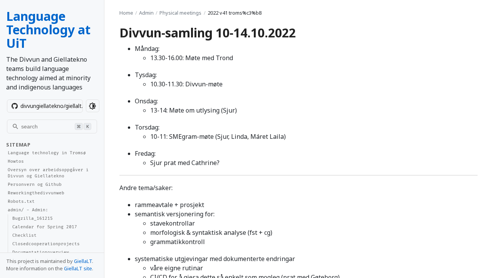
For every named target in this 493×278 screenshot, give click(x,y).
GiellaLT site (78, 268)
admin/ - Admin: (28, 209)
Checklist (24, 235)
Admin (146, 12)
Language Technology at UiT (48, 29)
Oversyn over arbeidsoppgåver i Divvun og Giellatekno (48, 173)
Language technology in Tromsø (47, 152)
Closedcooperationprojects (46, 243)
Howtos (16, 161)
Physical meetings (180, 12)
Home (126, 12)
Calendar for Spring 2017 (44, 226)
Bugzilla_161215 (32, 218)
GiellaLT (83, 261)
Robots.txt (21, 201)
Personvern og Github (35, 184)
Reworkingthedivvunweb (36, 192)
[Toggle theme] (92, 105)
